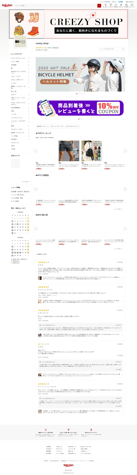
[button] (130, 2)
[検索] (99, 6)
